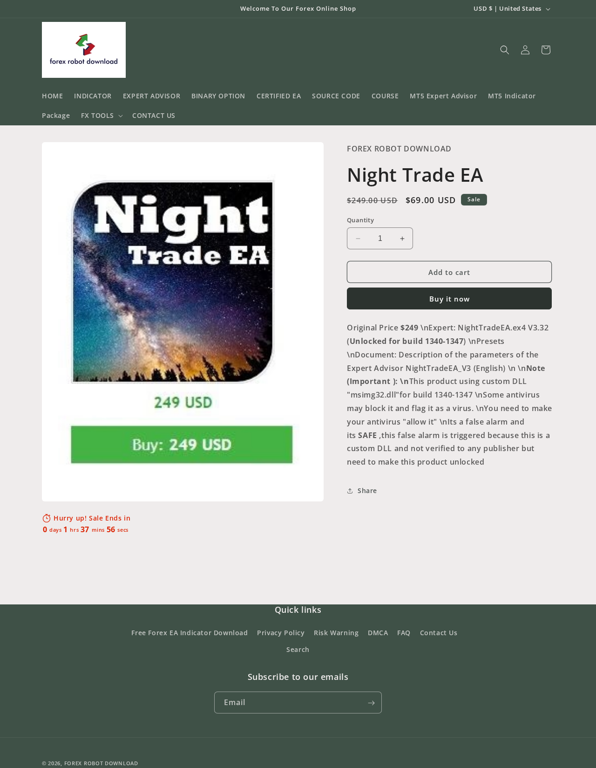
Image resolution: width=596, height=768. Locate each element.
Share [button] (367, 490)
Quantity (360, 220)
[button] (101, 115)
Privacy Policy (281, 633)
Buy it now (449, 298)
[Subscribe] (371, 703)
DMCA (378, 633)
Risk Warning (336, 633)
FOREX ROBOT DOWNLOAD (101, 763)
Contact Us (439, 633)
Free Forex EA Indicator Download (189, 633)
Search (298, 649)
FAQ (404, 633)
